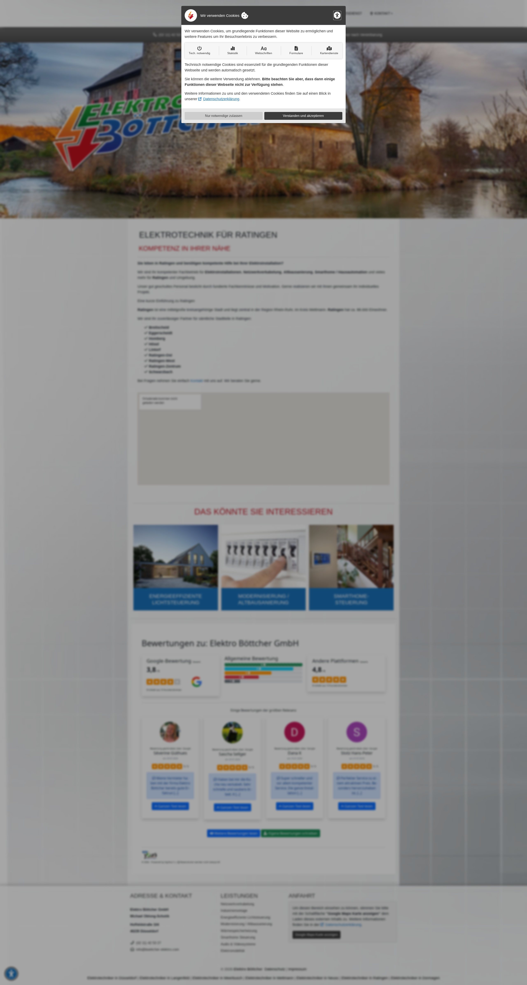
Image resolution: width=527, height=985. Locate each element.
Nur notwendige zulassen (223, 116)
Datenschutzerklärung (221, 99)
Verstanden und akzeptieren (303, 116)
